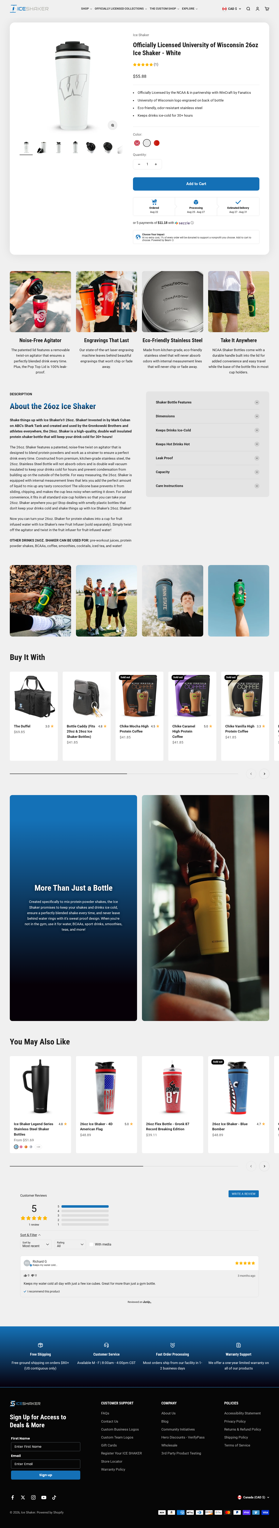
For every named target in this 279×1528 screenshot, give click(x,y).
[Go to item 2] (42, 148)
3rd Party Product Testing (181, 1453)
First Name (20, 1438)
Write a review (244, 1193)
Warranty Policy (113, 1469)
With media (103, 1244)
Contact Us (109, 1421)
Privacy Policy (235, 1421)
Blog (165, 1421)
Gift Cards (109, 1445)
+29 (38, 1147)
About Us (168, 1413)
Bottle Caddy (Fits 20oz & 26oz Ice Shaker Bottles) (81, 731)
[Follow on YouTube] (44, 1497)
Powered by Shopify (50, 1512)
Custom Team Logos (117, 1437)
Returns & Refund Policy (242, 1429)
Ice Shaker (141, 35)
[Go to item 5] (91, 148)
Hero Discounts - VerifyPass (183, 1437)
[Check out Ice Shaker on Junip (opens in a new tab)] (146, 1302)
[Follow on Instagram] (33, 1497)
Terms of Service (237, 1445)
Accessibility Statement (242, 1413)
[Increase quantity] (156, 164)
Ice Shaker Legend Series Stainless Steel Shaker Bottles (33, 1129)
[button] (145, 64)
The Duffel (22, 726)
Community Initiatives (178, 1429)
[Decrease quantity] (139, 164)
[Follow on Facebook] (12, 1497)
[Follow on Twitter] (23, 1497)
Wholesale (169, 1445)
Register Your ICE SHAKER (121, 1453)
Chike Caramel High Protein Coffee (183, 731)
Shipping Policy (236, 1437)
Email (16, 1455)
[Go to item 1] (26, 148)
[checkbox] (105, 1244)
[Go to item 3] (58, 148)
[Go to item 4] (75, 148)
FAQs (105, 1413)
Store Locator (111, 1461)
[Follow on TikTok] (54, 1497)
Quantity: (140, 155)
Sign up (45, 1475)
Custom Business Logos (120, 1429)
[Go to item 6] (107, 148)
